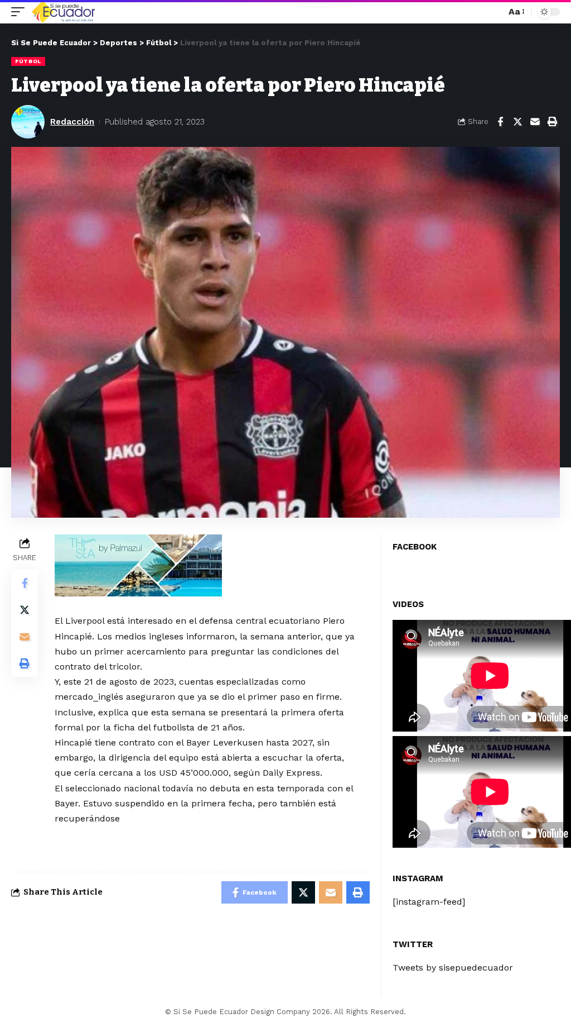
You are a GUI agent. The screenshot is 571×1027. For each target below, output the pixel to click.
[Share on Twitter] (517, 122)
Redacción (72, 122)
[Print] (552, 122)
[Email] (535, 122)
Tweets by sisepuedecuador (453, 967)
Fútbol (28, 61)
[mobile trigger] (20, 11)
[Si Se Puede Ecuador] (63, 11)
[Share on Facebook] (500, 122)
